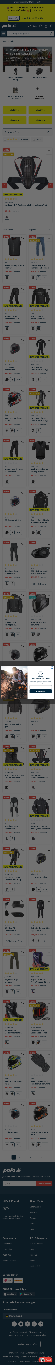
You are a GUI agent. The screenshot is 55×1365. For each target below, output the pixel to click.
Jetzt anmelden (40, 691)
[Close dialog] (52, 667)
